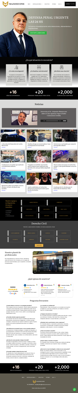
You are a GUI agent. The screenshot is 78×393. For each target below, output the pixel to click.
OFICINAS (54, 4)
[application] (54, 121)
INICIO (29, 4)
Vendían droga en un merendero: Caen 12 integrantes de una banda (39, 144)
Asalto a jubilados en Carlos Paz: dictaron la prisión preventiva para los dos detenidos (38, 188)
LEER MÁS (3, 147)
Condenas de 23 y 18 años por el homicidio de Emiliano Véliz (63, 187)
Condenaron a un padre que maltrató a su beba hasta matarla (13, 165)
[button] (23, 290)
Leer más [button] (26, 295)
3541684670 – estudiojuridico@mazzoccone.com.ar (40, 384)
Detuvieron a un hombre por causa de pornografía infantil (65, 144)
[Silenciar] (62, 120)
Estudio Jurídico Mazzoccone (37, 388)
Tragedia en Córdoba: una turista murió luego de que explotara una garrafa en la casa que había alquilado (39, 166)
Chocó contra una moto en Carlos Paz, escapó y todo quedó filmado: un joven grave (65, 166)
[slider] (64, 121)
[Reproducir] (42, 120)
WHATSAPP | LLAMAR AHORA (37, 33)
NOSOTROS (47, 4)
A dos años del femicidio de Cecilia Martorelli (12, 144)
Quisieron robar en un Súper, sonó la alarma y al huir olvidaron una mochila (12, 187)
